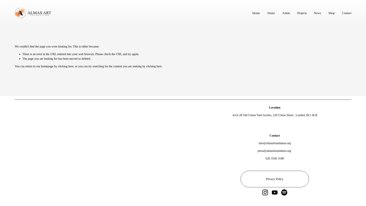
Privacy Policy (274, 179)
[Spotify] (284, 192)
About (271, 13)
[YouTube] (275, 192)
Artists (286, 13)
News (317, 13)
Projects (302, 13)
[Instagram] (265, 192)
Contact (346, 13)
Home (256, 13)
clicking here (65, 66)
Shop (331, 13)
